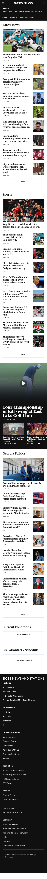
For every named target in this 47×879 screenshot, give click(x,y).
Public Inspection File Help (15, 775)
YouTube (6, 712)
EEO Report (8, 783)
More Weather (22, 635)
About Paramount (11, 824)
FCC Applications (11, 779)
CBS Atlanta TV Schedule (21, 650)
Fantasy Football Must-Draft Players (19, 700)
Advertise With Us (11, 750)
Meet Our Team (27, 17)
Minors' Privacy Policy (12, 812)
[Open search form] (44, 3)
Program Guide (9, 741)
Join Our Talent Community (15, 833)
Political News (9, 687)
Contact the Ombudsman (14, 846)
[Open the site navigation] (8, 3)
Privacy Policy (9, 795)
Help (5, 837)
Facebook (7, 717)
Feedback (7, 841)
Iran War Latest (9, 692)
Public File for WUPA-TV (14, 770)
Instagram (7, 721)
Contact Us (8, 746)
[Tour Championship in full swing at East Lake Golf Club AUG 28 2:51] (23, 383)
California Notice (10, 799)
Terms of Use (8, 808)
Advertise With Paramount (14, 829)
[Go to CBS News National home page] (23, 3)
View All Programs (22, 660)
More (23, 182)
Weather (13, 17)
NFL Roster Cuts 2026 (13, 696)
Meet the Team (9, 737)
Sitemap (6, 758)
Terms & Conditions (11, 754)
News (4, 17)
